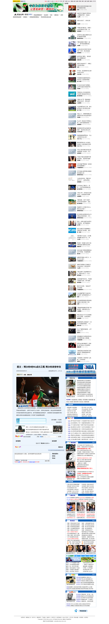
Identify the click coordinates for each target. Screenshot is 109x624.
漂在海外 (68, 604)
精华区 (53, 456)
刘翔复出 (80, 399)
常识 (69, 429)
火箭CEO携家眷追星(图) (85, 385)
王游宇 (78, 391)
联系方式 (54, 617)
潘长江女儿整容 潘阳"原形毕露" (84, 459)
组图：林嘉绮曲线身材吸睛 (73, 525)
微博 (77, 1)
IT (58, 1)
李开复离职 (85, 399)
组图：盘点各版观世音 (87, 528)
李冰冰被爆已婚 (80, 512)
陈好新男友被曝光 (91, 517)
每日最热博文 (75, 399)
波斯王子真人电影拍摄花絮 (73, 540)
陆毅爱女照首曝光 (91, 516)
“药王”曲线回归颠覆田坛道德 (87, 584)
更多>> (94, 377)
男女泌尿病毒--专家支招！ (73, 489)
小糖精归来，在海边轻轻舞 (87, 601)
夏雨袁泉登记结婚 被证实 (83, 465)
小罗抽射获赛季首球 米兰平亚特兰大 (85, 471)
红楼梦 (92, 497)
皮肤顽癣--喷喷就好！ (87, 410)
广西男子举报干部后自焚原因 (86, 425)
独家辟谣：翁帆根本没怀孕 (88, 537)
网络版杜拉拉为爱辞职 (87, 535)
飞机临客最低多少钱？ (76, 429)
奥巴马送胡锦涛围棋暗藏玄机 (87, 582)
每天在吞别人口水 (71, 601)
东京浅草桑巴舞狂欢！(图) (73, 533)
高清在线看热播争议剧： (82, 448)
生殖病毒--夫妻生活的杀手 (88, 484)
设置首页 (23, 617)
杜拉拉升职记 (82, 497)
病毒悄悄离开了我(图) (85, 392)
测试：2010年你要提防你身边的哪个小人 (37, 427)
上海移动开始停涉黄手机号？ (88, 433)
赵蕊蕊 (78, 392)
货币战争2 (91, 499)
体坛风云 (78, 582)
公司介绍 (71, 617)
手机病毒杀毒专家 (75, 501)
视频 (72, 1)
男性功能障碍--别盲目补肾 (88, 487)
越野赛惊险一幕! (70, 479)
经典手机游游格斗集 (83, 501)
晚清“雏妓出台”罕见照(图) (88, 531)
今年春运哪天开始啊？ (76, 439)
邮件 (75, 1)
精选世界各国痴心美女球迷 (87, 588)
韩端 (78, 387)
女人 (69, 1)
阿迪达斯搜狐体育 (38, 14)
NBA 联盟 (78, 577)
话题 (69, 433)
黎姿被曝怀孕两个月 (70, 553)
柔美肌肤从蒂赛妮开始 (72, 414)
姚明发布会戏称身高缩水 (85, 384)
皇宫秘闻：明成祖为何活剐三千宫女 (85, 452)
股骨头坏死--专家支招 (87, 416)
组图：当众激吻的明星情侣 (73, 528)
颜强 (78, 380)
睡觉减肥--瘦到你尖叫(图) (73, 486)
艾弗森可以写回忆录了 (86, 389)
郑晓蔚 (78, 389)
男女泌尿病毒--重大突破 (87, 409)
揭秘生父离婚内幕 (91, 512)
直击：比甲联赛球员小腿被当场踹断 (85, 476)
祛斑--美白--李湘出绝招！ (88, 489)
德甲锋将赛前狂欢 (71, 584)
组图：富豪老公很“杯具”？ (73, 530)
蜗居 (89, 448)
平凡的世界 (85, 499)
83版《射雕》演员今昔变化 (73, 535)
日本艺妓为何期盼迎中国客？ (88, 437)
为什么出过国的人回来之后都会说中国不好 (80, 604)
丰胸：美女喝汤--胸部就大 (88, 491)
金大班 (89, 450)
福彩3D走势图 (91, 501)
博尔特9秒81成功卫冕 (46, 17)
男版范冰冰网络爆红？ (76, 435)
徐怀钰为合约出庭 (81, 553)
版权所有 (69, 619)
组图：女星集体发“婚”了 (87, 530)
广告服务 (44, 617)
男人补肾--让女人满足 (87, 407)
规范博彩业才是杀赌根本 (85, 380)
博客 (80, 1)
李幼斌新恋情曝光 (91, 514)
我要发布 (60, 447)
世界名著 (81, 499)
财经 (57, 1)
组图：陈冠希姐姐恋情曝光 (73, 526)
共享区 (68, 501)
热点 (69, 435)
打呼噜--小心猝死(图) (72, 409)
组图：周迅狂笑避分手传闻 (73, 523)
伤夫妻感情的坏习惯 (72, 487)
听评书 (68, 497)
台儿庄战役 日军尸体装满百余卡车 (85, 445)
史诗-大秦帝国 (80, 450)
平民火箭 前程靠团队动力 (87, 579)
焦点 (69, 423)
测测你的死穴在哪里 (57, 433)
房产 (64, 1)
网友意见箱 (83, 611)
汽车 (61, 1)
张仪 (78, 384)
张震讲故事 (88, 497)
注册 (19, 462)
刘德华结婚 (86, 401)
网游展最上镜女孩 (71, 396)
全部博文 (86, 617)
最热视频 (73, 442)
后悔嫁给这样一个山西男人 (87, 599)
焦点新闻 (78, 594)
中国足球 (78, 580)
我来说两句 (51, 371)
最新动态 (56, 14)
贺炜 (78, 382)
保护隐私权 (59, 617)
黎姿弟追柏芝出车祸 (91, 553)
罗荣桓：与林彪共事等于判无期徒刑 (85, 446)
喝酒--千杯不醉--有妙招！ (88, 493)
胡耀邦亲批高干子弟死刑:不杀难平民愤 (86, 453)
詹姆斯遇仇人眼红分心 (86, 577)
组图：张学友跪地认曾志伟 (88, 525)
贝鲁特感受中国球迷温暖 (85, 382)
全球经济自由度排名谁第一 (87, 429)
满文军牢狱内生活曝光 (89, 542)
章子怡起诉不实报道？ (76, 420)
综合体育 (46, 14)
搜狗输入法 (28, 617)
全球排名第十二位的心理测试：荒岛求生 (36, 434)
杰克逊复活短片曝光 (70, 469)
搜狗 (91, 1)
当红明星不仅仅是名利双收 (87, 597)
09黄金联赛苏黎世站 (34, 17)
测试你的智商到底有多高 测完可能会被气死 (37, 429)
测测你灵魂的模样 (20, 433)
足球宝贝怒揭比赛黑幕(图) (75, 588)
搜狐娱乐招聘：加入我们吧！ (88, 538)
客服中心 (49, 617)
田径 (51, 14)
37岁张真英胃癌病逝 (70, 461)
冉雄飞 (78, 394)
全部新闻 (81, 617)
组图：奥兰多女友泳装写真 (88, 526)
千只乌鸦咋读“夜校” (75, 425)
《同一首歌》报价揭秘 (74, 543)
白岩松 (78, 396)
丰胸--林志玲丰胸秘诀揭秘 (73, 484)
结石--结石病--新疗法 (72, 412)
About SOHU (65, 617)
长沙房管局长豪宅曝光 (76, 431)
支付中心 (34, 617)
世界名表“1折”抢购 (71, 410)
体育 (49, 1)
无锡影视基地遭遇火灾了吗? (87, 423)
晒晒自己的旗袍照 (75, 605)
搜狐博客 (72, 378)
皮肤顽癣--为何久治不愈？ (73, 491)
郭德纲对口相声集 (75, 497)
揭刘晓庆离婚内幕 (81, 514)
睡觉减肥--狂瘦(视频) (72, 407)
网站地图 (76, 617)
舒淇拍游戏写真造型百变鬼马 (88, 540)
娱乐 (53, 1)
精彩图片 (25, 17)
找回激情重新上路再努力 (85, 387)
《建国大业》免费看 (81, 463)
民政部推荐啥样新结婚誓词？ (88, 435)
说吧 (85, 1)
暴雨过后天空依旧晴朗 (84, 605)
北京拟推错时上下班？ (76, 423)
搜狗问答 (70, 418)
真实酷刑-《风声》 (70, 452)
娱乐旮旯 (78, 597)
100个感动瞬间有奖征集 (72, 537)
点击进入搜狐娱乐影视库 (73, 538)
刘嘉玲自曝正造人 (81, 517)
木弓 (78, 385)
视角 (69, 425)
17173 (94, 1)
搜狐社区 (72, 575)
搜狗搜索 (19, 436)
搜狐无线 (72, 495)
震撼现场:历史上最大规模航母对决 (85, 455)
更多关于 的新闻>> (43, 443)
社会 (69, 439)
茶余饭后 (72, 520)
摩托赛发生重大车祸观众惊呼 (88, 533)
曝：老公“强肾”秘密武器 (72, 493)
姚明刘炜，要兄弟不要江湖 (87, 396)
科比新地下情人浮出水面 (82, 475)
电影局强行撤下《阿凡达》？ (88, 439)
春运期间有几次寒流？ (76, 427)
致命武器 (86, 450)
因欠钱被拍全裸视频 (70, 388)
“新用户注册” (32, 462)
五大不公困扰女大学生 (76, 433)
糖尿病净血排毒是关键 (72, 416)
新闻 (46, 1)
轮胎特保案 (91, 399)
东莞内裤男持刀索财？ (76, 437)
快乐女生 (81, 401)
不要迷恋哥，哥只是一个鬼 (87, 594)
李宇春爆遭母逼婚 (71, 516)
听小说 (68, 499)
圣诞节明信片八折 (71, 517)
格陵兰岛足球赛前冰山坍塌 (83, 478)
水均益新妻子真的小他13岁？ (88, 420)
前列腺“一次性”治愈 (86, 414)
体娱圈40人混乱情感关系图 (75, 587)
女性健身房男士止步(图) (86, 587)
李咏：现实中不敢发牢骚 (74, 542)
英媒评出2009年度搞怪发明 (87, 596)
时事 (69, 437)
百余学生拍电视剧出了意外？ (88, 427)
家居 (66, 1)
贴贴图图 (78, 596)
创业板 (71, 401)
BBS (83, 1)
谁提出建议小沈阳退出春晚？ (88, 431)
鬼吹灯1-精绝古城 (75, 499)
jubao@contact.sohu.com (60, 621)
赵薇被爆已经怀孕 (71, 514)
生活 (69, 427)
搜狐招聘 (39, 617)
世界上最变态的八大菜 (46, 432)
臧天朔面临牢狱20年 (82, 466)
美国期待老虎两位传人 (86, 391)
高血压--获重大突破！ (87, 412)
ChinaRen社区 (72, 592)
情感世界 (78, 599)
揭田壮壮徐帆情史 (71, 512)
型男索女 (78, 601)
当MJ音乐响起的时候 (88, 543)
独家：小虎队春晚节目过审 (88, 523)
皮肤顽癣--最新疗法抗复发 (88, 486)
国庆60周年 (76, 401)
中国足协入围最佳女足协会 (87, 580)
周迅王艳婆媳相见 (81, 516)
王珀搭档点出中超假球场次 (87, 394)
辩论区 (53, 458)
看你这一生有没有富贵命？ (33, 432)
